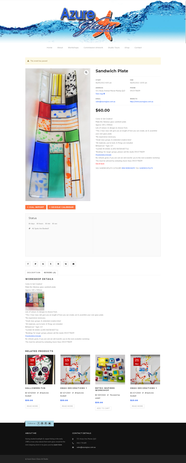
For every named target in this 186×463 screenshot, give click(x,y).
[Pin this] (58, 264)
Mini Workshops (128, 168)
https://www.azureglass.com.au (141, 101)
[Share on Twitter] (35, 264)
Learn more (58, 445)
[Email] (49, 423)
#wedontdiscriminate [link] (103, 155)
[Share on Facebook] (27, 264)
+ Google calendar (61, 207)
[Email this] (73, 264)
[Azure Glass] (93, 21)
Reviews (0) (50, 272)
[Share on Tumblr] (50, 264)
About (60, 47)
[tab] (33, 272)
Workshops (73, 47)
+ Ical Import (35, 207)
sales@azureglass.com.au (105, 101)
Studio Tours (114, 47)
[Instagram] (45, 423)
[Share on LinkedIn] (43, 264)
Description (33, 272)
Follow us (31, 423)
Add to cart (103, 408)
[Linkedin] (42, 423)
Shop (127, 47)
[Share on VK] (66, 264)
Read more (32, 406)
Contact (138, 47)
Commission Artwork (93, 47)
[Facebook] (38, 423)
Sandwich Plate (146, 168)
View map (100, 94)
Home (49, 47)
